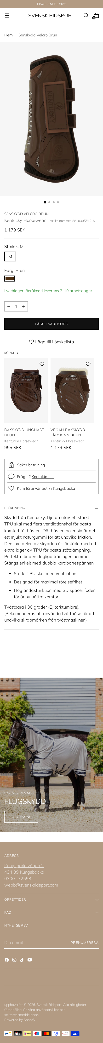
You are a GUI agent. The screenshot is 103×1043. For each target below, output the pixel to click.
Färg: (14, 270)
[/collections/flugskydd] (51, 755)
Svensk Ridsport (49, 1005)
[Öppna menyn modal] (7, 15)
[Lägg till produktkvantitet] (23, 306)
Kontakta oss (43, 476)
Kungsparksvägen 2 (24, 865)
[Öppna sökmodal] (86, 15)
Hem (8, 35)
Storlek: (13, 246)
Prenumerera (85, 942)
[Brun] (9, 279)
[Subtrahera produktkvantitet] (9, 306)
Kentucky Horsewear (25, 220)
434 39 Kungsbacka (24, 872)
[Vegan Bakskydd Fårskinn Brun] (72, 390)
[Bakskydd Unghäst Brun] (26, 390)
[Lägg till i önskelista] (42, 364)
